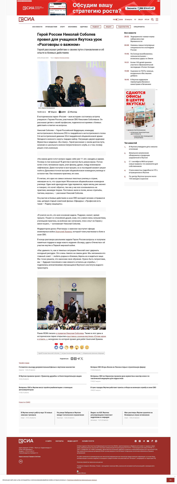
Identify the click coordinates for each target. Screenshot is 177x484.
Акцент (109, 27)
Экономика (72, 26)
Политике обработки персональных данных (82, 480)
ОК (170, 480)
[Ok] (140, 441)
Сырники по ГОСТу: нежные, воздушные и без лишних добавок (141, 73)
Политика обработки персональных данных (90, 462)
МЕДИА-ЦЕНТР (73, 441)
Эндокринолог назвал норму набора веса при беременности (142, 39)
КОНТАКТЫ (59, 441)
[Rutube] (152, 441)
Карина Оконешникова (62, 58)
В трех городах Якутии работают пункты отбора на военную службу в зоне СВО (123, 387)
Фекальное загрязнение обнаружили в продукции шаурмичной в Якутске (139, 155)
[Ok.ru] (75, 358)
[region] (88, 479)
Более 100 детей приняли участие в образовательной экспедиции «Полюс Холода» (142, 64)
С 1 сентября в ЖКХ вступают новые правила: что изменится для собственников (143, 163)
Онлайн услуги (88, 441)
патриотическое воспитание (71, 353)
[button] (104, 279)
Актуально (94, 420)
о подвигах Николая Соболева (70, 333)
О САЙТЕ (49, 441)
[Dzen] (62, 112)
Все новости (37, 26)
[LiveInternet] (89, 472)
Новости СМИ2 (24, 402)
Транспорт (60, 418)
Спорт (62, 26)
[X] (81, 358)
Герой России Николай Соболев (48, 353)
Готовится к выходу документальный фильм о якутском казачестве (47, 367)
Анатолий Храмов (63, 231)
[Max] (156, 441)
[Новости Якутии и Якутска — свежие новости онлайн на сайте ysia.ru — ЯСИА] (26, 19)
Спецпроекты (139, 26)
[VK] (136, 441)
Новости (21, 370)
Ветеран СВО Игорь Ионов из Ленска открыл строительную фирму (118, 367)
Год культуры (123, 27)
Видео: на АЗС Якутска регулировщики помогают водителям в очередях (101, 414)
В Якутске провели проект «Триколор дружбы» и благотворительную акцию (50, 376)
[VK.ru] (72, 358)
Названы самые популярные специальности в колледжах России (142, 47)
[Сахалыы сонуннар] (118, 19)
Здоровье (84, 26)
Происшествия (51, 26)
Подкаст (95, 27)
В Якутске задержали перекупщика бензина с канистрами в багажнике (140, 81)
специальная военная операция (93, 353)
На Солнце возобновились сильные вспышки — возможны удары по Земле (141, 56)
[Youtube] (148, 441)
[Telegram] (78, 358)
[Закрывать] (175, 476)
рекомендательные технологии (100, 456)
